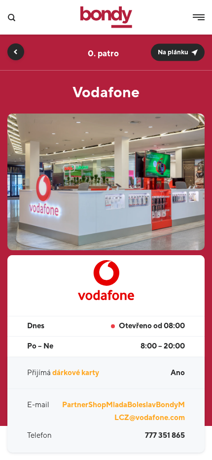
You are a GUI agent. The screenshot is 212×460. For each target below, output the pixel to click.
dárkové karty (75, 373)
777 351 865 (165, 435)
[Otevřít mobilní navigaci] (199, 17)
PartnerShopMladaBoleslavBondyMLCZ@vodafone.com (123, 411)
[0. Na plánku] (106, 38)
